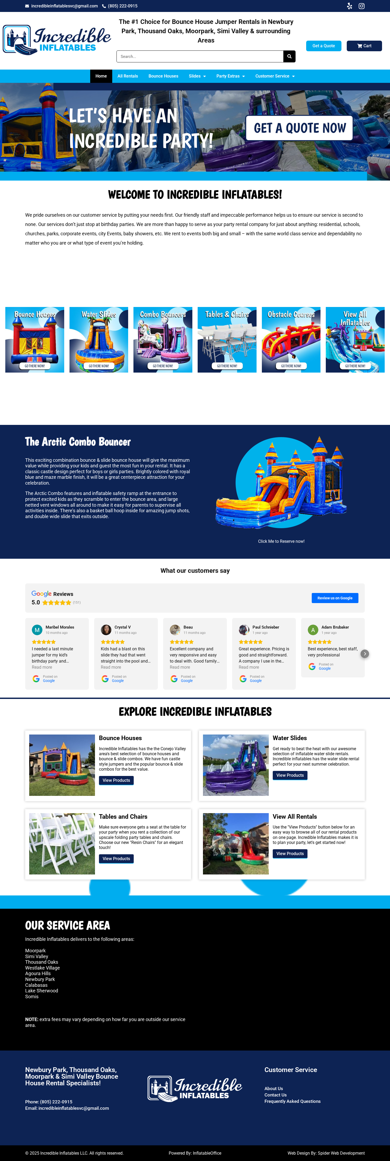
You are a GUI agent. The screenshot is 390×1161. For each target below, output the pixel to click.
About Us (274, 1088)
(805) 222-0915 (56, 1101)
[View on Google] (37, 630)
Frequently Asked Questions (293, 1101)
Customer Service (272, 76)
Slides (195, 76)
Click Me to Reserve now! (281, 541)
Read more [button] (42, 667)
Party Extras (228, 76)
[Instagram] (361, 6)
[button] (25, 654)
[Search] (289, 56)
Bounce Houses (163, 76)
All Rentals (128, 76)
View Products (116, 780)
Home (101, 76)
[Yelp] (349, 6)
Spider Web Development (341, 1153)
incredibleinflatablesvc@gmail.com (73, 1108)
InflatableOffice (207, 1153)
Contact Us (276, 1095)
